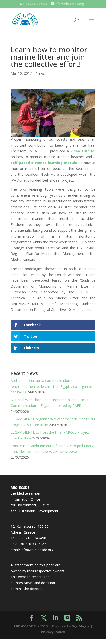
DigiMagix (80, 626)
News (40, 73)
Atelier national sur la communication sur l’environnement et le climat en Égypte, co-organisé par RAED (51, 386)
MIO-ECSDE (23, 626)
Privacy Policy (53, 632)
